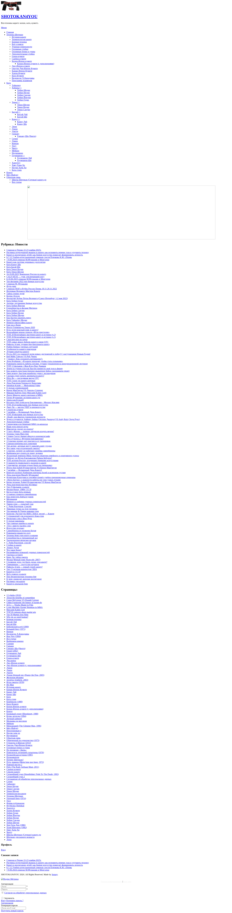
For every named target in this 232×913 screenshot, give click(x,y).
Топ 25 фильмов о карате (17, 487)
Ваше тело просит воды (17, 426)
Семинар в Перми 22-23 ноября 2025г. (23, 250)
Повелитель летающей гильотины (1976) (25, 752)
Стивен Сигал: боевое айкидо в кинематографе (28, 436)
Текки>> (16, 102)
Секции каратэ (13, 772)
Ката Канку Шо (13, 264)
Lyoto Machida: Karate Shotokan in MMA (24, 607)
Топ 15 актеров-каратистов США (21, 569)
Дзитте (15, 131)
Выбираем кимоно (14, 641)
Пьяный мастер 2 (14, 764)
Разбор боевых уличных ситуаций (22, 347)
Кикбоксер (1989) (14, 702)
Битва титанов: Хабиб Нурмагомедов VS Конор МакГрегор (33, 482)
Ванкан (15, 143)
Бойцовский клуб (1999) (17, 627)
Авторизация (7, 903)
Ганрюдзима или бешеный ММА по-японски (27, 424)
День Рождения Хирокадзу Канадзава (23, 383)
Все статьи (17, 182)
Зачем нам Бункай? (15, 400)
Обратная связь (13, 177)
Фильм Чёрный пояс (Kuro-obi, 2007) (23, 559)
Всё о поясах (17, 44)
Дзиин (15, 141)
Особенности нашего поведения (21, 349)
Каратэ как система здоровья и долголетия (25, 262)
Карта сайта (127, 882)
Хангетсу (16, 163)
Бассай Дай (22, 114)
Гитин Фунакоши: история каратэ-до (23, 397)
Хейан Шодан (23, 90)
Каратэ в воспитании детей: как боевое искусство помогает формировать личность (44, 255)
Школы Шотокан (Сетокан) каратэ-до (29, 180)
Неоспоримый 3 (13, 731)
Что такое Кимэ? (14, 550)
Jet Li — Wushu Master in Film (19, 605)
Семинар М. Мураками (17, 284)
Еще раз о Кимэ (13, 325)
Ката (8, 83)
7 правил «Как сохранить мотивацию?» (24, 359)
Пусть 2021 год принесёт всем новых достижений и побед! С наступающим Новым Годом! (48, 354)
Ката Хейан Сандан (15, 310)
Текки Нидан (23, 107)
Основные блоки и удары (23, 51)
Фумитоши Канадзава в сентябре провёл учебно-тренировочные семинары (40, 477)
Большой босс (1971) (15, 629)
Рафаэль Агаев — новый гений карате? (24, 567)
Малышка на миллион (16, 721)
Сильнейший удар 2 (15, 777)
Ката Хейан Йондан (15, 306)
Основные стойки (20, 49)
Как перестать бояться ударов (19, 497)
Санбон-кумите (19, 59)
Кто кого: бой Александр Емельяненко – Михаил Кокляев (32, 402)
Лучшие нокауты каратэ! (17, 351)
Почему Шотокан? (14, 760)
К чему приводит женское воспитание (24, 579)
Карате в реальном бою (17, 584)
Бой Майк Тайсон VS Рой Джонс (21, 356)
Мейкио (15, 151)
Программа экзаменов (22, 80)
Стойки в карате (13, 545)
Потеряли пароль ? (14, 900)
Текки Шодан (23, 105)
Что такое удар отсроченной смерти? (23, 448)
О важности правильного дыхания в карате (26, 463)
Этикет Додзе (12, 547)
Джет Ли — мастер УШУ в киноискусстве (25, 407)
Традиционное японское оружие (21, 540)
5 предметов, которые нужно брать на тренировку (29, 465)
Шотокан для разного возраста (20, 837)
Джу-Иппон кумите (21, 66)
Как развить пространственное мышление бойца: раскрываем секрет (38, 371)
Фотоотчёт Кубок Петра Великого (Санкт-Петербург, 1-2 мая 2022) (37, 298)
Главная (10, 32)
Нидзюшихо (17, 153)
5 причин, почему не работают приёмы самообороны (30, 451)
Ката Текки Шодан (15, 272)
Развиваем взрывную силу (18, 533)
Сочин (15, 138)
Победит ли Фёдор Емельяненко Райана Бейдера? (29, 458)
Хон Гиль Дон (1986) (16, 825)
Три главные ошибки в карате (20, 523)
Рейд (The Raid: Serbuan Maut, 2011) (22, 767)
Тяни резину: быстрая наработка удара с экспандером (30, 373)
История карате (19, 37)
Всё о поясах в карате (16, 574)
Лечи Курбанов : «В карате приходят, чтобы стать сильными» (34, 361)
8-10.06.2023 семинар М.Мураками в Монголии (28, 279)
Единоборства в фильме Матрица (21, 308)
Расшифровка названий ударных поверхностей (28, 552)
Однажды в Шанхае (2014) (18, 743)
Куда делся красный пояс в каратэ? (22, 330)
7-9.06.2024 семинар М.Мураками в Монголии (27, 260)
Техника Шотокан (14, 34)
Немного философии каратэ (19, 322)
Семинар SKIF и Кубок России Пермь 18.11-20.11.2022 (31, 289)
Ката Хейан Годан (14, 301)
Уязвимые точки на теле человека (21, 509)
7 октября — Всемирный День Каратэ (23, 412)
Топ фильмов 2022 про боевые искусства (25, 281)
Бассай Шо (22, 117)
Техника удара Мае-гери (17, 434)
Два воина (11, 660)
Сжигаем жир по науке (17, 339)
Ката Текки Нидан (14, 269)
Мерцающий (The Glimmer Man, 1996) (23, 726)
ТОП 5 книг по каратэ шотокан (20, 380)
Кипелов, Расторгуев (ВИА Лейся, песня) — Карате (30, 514)
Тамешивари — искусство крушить (22, 564)
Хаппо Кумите (18, 73)
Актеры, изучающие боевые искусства (24, 303)
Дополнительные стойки (23, 54)
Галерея (10, 643)
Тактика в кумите (14, 555)
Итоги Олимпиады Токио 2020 (20, 327)
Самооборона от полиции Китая (21, 530)
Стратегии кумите (14, 410)
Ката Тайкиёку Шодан (16, 320)
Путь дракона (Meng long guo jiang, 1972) (25, 762)
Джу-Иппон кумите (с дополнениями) (23, 665)
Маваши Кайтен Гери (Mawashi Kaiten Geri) (26, 393)
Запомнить (9, 898)
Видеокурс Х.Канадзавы (23, 78)
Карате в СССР (13, 572)
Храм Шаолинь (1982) (16, 827)
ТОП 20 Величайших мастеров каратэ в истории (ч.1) (31, 337)
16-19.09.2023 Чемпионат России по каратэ (26, 274)
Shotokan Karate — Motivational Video (23, 385)
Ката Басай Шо (13, 267)
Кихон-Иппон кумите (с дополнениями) (35, 63)
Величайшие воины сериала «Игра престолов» (28, 332)
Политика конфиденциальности (111, 882)
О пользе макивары (15, 521)
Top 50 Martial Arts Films (17, 614)
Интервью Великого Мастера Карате (23, 291)
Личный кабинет (14, 718)
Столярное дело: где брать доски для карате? (26, 562)
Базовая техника (19, 42)
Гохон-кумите (18, 56)
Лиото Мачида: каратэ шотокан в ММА (24, 395)
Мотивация (11, 499)
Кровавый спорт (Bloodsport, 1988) (22, 714)
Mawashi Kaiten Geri (15, 610)
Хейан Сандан (23, 95)
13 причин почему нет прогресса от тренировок (28, 441)
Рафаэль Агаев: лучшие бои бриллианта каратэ (28, 344)
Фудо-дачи (11, 286)
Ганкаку (15, 134)
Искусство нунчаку (15, 528)
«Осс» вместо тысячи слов (18, 526)
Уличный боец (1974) (16, 798)
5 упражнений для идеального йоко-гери (25, 516)
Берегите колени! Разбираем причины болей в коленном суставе (36, 472)
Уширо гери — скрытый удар (19, 504)
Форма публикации (15, 803)
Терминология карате (22, 39)
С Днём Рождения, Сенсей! (19, 506)
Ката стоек (17, 170)
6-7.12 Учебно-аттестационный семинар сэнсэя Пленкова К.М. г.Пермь (39, 257)
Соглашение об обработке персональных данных (28, 779)
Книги (9, 172)
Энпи (14, 126)
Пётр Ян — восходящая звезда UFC (22, 378)
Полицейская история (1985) (19, 755)
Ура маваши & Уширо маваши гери (22, 511)
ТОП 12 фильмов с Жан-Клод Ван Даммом (26, 366)
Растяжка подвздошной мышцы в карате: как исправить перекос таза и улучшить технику (47, 252)
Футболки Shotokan (15, 806)
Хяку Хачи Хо (18, 165)
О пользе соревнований (17, 388)
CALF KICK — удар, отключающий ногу (25, 276)
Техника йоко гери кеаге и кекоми (22, 535)
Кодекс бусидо (13, 296)
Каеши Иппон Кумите (22, 71)
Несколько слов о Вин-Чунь (19, 518)
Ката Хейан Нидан (15, 313)
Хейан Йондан (24, 97)
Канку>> (16, 119)
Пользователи (12, 757)
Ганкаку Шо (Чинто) (26, 136)
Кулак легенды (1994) (16, 716)
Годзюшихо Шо (24, 160)
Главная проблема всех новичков (21, 443)
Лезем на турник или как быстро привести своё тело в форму (34, 368)
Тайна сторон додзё (15, 293)
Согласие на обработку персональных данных (25, 893)
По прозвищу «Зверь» (16, 750)
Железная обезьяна (14, 677)
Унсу (14, 146)
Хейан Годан (23, 100)
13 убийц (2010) (13, 595)
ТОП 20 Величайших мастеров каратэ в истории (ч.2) (31, 335)
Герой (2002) (12, 651)
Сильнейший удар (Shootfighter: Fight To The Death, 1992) (32, 774)
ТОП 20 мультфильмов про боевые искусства (27, 405)
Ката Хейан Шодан (15, 315)
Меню (4, 27)
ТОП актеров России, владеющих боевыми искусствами (32, 460)
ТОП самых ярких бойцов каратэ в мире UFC (27, 342)
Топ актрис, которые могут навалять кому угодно (29, 446)
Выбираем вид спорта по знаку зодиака (24, 453)
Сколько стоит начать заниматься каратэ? (25, 376)
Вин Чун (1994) (13, 636)
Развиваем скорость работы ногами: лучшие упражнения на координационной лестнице (47, 364)
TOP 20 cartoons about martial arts (21, 612)
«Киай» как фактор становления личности (25, 417)
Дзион (15, 129)
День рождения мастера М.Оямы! (21, 485)
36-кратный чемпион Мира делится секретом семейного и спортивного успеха (42, 455)
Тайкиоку (16, 85)
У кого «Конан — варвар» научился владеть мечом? (30, 431)
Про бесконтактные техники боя (21, 576)
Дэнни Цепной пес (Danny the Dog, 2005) (25, 675)
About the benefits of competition (20, 598)
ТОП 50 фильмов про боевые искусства (24, 414)
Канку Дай (22, 122)
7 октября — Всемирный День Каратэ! (24, 470)
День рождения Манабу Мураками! (22, 475)
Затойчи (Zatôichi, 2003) (17, 680)
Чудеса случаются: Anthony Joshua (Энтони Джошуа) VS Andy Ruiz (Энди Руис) (43, 419)
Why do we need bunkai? (17, 617)
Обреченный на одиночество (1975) (22, 740)
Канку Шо (22, 124)
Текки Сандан (23, 109)
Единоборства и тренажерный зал (22, 538)
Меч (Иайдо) (12, 175)
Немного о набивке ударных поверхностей (26, 501)
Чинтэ (14, 148)
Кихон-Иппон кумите (22, 61)
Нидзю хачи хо (13, 733)
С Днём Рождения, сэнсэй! (18, 543)
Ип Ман (10, 685)
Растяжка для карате (15, 581)
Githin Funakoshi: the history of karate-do (24, 602)
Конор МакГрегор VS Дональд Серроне (24, 390)
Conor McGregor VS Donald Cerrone (22, 600)
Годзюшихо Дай (24, 158)
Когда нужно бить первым (18, 492)
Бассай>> (16, 112)
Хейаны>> (17, 88)
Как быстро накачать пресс (18, 318)
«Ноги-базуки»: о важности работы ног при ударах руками (33, 480)
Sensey (55, 874)
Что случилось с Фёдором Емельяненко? (25, 439)
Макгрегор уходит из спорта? (19, 429)
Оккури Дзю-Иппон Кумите (25, 68)
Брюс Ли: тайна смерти (17, 557)
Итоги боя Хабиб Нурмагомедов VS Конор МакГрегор (31, 468)
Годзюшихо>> (18, 155)
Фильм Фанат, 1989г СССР (18, 489)
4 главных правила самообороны (21, 494)
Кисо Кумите (18, 76)
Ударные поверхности (22, 47)
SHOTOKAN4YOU (19, 16)
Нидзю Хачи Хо (19, 168)
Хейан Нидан (23, 93)
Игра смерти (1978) (15, 682)
